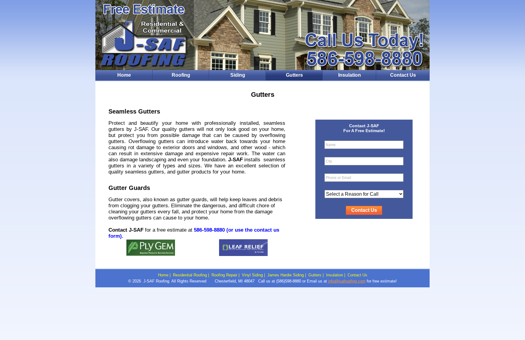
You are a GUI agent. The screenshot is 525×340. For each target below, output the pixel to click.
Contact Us (403, 75)
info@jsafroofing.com (346, 281)
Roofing (181, 75)
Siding (237, 75)
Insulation (349, 75)
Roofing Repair (224, 275)
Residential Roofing (190, 275)
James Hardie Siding (285, 275)
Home (124, 75)
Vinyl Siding (252, 275)
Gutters (294, 75)
